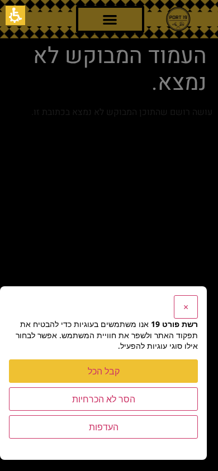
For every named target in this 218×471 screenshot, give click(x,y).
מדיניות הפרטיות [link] (174, 446)
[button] (15, 15)
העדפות (104, 427)
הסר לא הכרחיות (103, 399)
